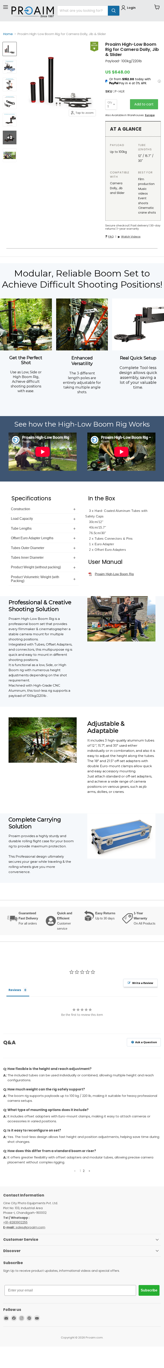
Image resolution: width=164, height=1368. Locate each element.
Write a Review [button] (142, 983)
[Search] (113, 11)
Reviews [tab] (15, 990)
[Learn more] (159, 81)
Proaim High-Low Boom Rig (114, 574)
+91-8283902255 (15, 1222)
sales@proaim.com (30, 1227)
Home (8, 34)
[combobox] (82, 11)
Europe (150, 115)
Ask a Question (146, 1042)
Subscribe (149, 1290)
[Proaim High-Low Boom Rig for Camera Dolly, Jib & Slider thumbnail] (9, 49)
